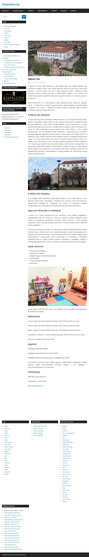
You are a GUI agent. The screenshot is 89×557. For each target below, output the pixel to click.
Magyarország (18, 10)
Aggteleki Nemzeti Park (11, 547)
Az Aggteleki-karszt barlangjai (13, 62)
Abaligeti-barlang (9, 74)
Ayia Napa (7, 42)
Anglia (64, 428)
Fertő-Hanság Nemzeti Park (12, 538)
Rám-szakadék (8, 76)
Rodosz (6, 474)
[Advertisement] (57, 28)
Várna (6, 460)
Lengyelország (66, 458)
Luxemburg (7, 449)
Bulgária (64, 435)
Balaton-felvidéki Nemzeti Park (13, 549)
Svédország (65, 490)
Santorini (7, 463)
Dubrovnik (7, 444)
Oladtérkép (7, 135)
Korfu (5, 456)
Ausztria (64, 431)
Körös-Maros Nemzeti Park (12, 529)
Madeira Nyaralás (38, 428)
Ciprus (64, 438)
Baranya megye (34, 82)
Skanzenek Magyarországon (12, 526)
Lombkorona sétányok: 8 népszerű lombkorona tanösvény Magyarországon (13, 69)
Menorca (6, 38)
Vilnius (6, 47)
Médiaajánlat (8, 132)
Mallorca (6, 435)
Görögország (66, 453)
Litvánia (64, 463)
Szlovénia (65, 497)
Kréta (5, 438)
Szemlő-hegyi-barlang (10, 78)
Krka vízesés (7, 31)
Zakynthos (7, 453)
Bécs (5, 458)
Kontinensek (42, 10)
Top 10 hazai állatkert (10, 517)
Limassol (6, 28)
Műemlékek (42, 82)
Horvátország (66, 456)
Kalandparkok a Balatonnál (12, 513)
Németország (66, 474)
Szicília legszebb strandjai (11, 44)
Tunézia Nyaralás (38, 435)
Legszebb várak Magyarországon (13, 510)
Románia (65, 483)
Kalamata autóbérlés (10, 26)
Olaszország (65, 479)
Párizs (6, 426)
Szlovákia (65, 495)
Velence (6, 451)
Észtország (65, 444)
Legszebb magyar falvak (11, 524)
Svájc (63, 488)
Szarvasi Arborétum (10, 65)
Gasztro (73, 10)
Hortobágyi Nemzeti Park (11, 535)
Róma (6, 465)
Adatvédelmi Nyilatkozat (11, 137)
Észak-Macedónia (67, 442)
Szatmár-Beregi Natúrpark (11, 60)
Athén (6, 440)
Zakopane (7, 472)
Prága (5, 431)
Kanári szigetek (8, 447)
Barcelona (7, 428)
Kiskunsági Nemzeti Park (11, 533)
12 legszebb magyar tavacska (12, 515)
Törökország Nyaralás (39, 426)
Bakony (6, 81)
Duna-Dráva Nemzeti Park (11, 542)
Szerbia (64, 492)
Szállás (63, 10)
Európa (30, 10)
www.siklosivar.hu (37, 386)
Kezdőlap (5, 10)
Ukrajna (64, 501)
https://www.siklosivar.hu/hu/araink (39, 367)
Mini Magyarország (9, 83)
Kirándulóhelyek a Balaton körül (13, 519)
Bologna (6, 40)
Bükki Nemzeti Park (9, 545)
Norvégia (65, 476)
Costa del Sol (8, 442)
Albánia (64, 426)
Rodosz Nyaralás (38, 431)
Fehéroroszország (67, 447)
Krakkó (6, 433)
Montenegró (66, 472)
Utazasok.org (10, 4)
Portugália (65, 481)
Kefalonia (7, 467)
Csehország (65, 440)
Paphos (6, 33)
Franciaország (66, 451)
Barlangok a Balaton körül (11, 522)
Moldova (64, 469)
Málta (64, 467)
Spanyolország (66, 485)
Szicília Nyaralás (38, 433)
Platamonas (7, 35)
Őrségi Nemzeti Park (10, 531)
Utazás (53, 10)
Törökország (66, 499)
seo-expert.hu (19, 117)
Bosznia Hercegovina (68, 433)
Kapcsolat (7, 130)
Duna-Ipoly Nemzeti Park (11, 540)
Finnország (65, 449)
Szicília (6, 469)
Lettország (65, 460)
